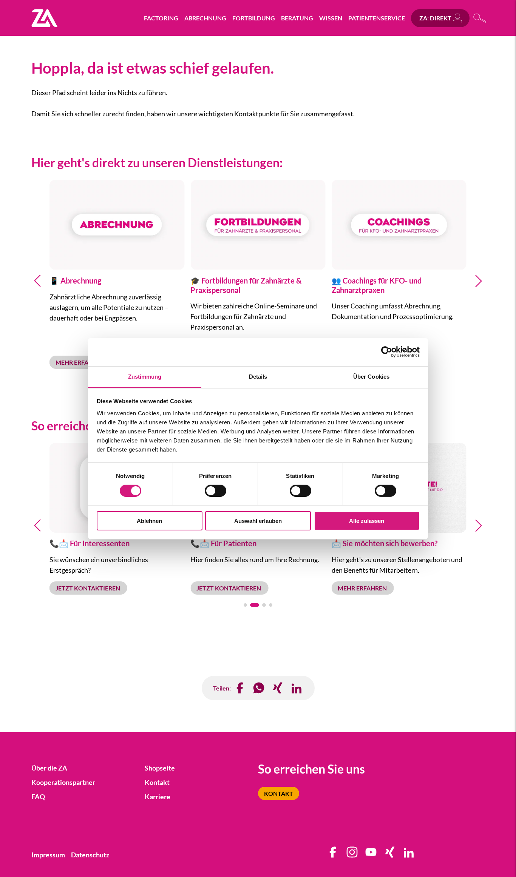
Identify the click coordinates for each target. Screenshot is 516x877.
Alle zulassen (366, 521)
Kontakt (278, 793)
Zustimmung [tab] (145, 376)
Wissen (330, 18)
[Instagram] (352, 855)
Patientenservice (376, 18)
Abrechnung (205, 18)
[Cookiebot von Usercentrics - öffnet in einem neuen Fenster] (387, 352)
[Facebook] (240, 688)
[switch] (215, 491)
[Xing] (390, 855)
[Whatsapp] (259, 688)
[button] (37, 281)
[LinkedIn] (296, 688)
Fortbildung (253, 18)
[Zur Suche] (480, 18)
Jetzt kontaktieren (88, 588)
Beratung (297, 18)
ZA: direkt (435, 18)
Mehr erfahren (81, 362)
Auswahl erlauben (258, 521)
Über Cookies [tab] (371, 376)
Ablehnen (149, 521)
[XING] (278, 688)
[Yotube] (371, 855)
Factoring (161, 18)
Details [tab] (258, 376)
